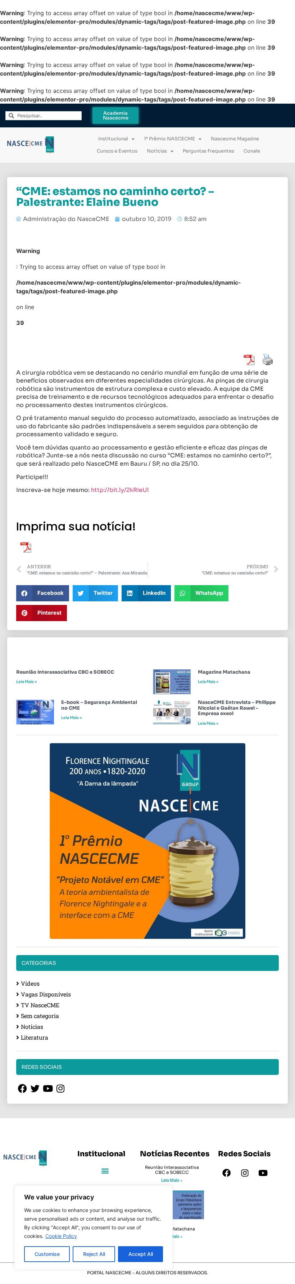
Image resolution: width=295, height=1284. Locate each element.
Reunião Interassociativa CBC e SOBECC (65, 672)
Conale (252, 151)
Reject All (94, 1254)
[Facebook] (226, 1173)
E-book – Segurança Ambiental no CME (99, 705)
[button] (42, 593)
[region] (93, 1227)
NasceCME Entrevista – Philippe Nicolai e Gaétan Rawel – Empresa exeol (237, 707)
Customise (47, 1254)
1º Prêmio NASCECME (169, 139)
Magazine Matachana (224, 672)
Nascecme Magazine (235, 139)
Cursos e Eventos (117, 151)
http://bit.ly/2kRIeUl (120, 490)
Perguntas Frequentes (208, 151)
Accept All (140, 1254)
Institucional (113, 139)
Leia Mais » (26, 681)
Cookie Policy (61, 1236)
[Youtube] (263, 1173)
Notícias (157, 151)
